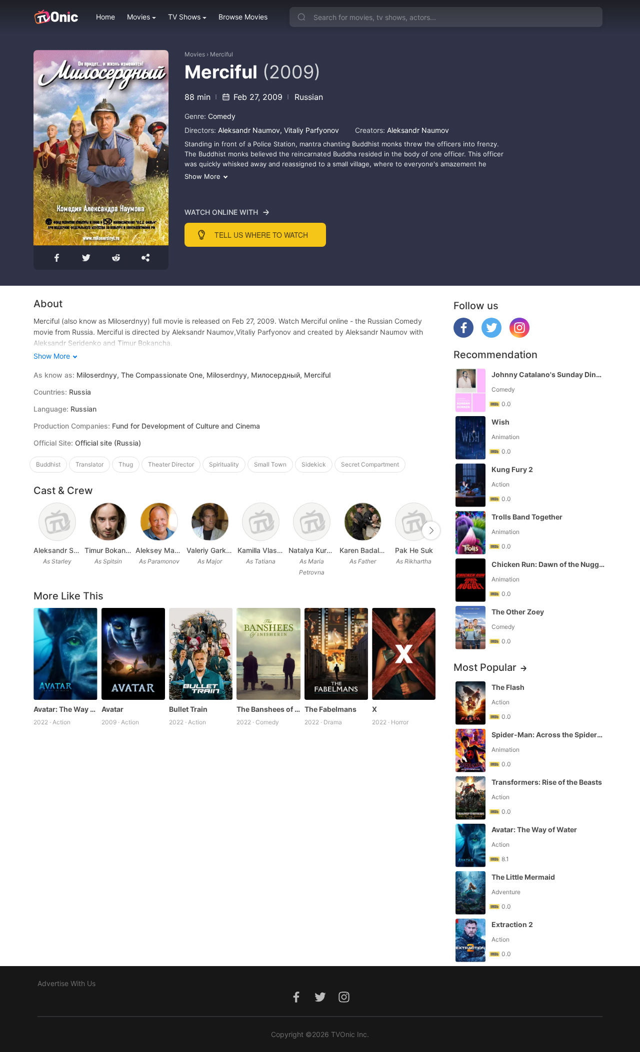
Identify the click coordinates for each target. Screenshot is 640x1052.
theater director (171, 464)
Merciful (221, 54)
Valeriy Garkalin (210, 550)
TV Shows (184, 16)
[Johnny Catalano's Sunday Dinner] (471, 390)
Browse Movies (243, 16)
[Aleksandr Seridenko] (57, 522)
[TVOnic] (56, 17)
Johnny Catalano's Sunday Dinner (548, 374)
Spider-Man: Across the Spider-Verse (548, 734)
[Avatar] (133, 654)
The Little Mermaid (523, 877)
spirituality (224, 464)
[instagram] (520, 335)
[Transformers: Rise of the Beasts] (471, 798)
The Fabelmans (330, 709)
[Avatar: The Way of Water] (65, 654)
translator (90, 464)
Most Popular (485, 667)
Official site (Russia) (108, 443)
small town (270, 464)
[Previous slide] (40, 530)
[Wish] (471, 438)
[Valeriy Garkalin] (209, 522)
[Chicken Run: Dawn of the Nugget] (471, 580)
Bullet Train (188, 709)
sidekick (314, 464)
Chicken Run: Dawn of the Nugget (548, 564)
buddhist (48, 464)
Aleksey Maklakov (159, 550)
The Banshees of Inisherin (268, 709)
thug (125, 464)
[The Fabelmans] (336, 654)
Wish (501, 422)
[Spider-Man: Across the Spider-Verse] (471, 750)
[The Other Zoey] (471, 627)
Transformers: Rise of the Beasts (547, 782)
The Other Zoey (518, 611)
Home (105, 16)
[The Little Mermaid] (471, 893)
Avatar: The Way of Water (65, 709)
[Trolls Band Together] (471, 532)
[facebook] (464, 335)
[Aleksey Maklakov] (159, 522)
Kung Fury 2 (512, 469)
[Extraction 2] (471, 940)
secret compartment (370, 464)
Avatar (113, 709)
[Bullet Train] (200, 654)
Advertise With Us (67, 983)
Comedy (222, 116)
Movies (138, 16)
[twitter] (492, 335)
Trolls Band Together (527, 517)
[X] (404, 654)
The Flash (508, 687)
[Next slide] (431, 530)
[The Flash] (471, 703)
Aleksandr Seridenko (57, 550)
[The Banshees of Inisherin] (268, 654)
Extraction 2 (512, 924)
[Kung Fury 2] (471, 485)
